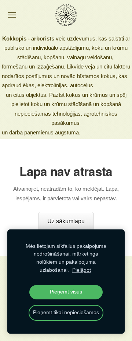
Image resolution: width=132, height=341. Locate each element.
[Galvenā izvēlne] (12, 15)
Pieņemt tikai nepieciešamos (66, 312)
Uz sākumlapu (66, 221)
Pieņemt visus (66, 292)
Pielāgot (81, 270)
